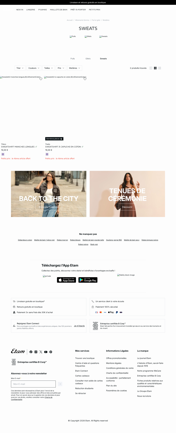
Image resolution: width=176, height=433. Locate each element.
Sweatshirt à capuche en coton (63, 146)
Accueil (70, 20)
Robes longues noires (150, 240)
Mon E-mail (16, 378)
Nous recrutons (144, 396)
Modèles (106, 20)
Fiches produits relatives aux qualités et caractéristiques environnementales (150, 383)
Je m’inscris (79, 326)
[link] (19, 10)
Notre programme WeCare (149, 371)
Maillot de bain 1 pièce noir (44, 240)
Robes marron (62, 240)
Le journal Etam (144, 358)
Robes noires (83, 244)
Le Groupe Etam (144, 391)
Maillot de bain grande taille (93, 240)
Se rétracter (80, 393)
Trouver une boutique (84, 358)
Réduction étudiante (84, 388)
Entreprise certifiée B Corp (149, 376)
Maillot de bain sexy (131, 240)
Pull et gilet (96, 20)
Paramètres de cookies (116, 390)
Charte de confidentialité (117, 373)
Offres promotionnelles (116, 358)
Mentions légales (113, 363)
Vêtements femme (82, 20)
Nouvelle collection (49, 207)
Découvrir (127, 207)
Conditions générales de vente (120, 368)
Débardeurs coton (25, 240)
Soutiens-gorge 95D (114, 240)
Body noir (94, 244)
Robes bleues (75, 240)
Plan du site (111, 385)
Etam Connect (81, 371)
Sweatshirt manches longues (18, 146)
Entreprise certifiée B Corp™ (113, 323)
